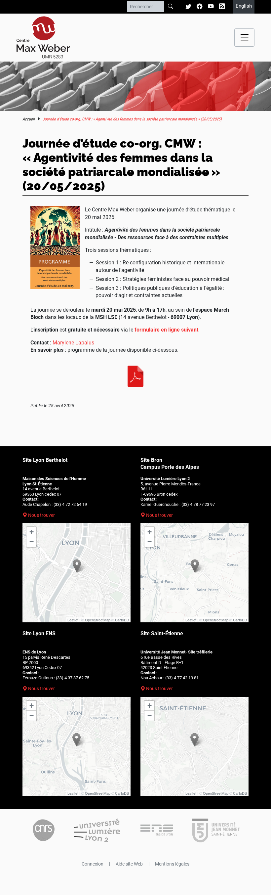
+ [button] (31, 532)
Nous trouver (41, 515)
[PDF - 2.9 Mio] (135, 376)
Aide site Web (129, 864)
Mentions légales (172, 864)
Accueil (28, 119)
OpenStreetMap (97, 619)
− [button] (31, 542)
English (244, 6)
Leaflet (72, 619)
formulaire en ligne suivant (166, 330)
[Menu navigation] (244, 37)
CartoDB (122, 619)
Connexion (92, 864)
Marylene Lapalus (73, 342)
